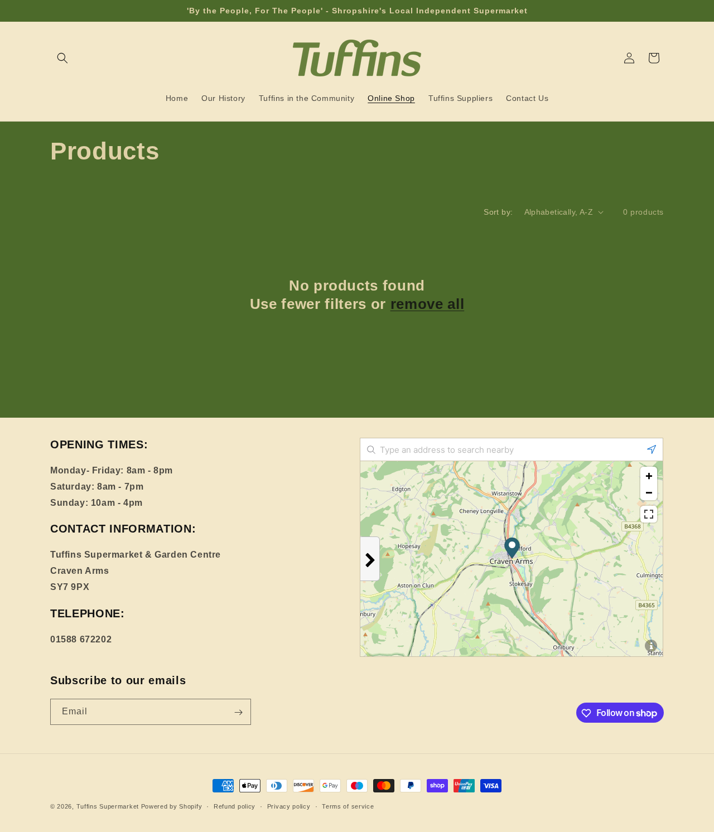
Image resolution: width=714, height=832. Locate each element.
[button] (62, 58)
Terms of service (348, 805)
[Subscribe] (238, 712)
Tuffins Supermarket (107, 806)
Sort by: (498, 211)
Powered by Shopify (171, 806)
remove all (427, 304)
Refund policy (234, 805)
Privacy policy (289, 805)
